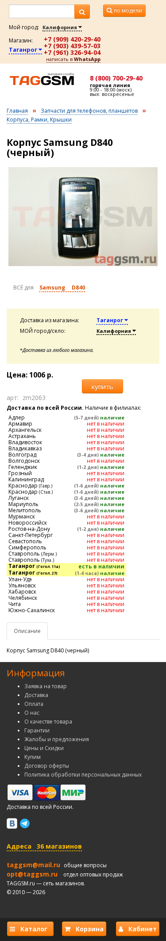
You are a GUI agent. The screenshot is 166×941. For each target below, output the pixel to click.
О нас (31, 712)
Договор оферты (46, 766)
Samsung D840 (62, 287)
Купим (32, 757)
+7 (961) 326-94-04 (72, 52)
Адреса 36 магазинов (44, 846)
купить (102, 386)
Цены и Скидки (44, 748)
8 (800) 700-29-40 (116, 78)
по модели (127, 10)
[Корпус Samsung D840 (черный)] (83, 216)
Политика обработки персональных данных (83, 774)
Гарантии (37, 730)
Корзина (87, 929)
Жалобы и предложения (56, 739)
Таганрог (24, 49)
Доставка (36, 695)
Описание (27, 631)
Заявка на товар (45, 686)
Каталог (33, 929)
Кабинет (140, 929)
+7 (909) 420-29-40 (72, 39)
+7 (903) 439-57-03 (72, 46)
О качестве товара (48, 721)
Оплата (33, 704)
